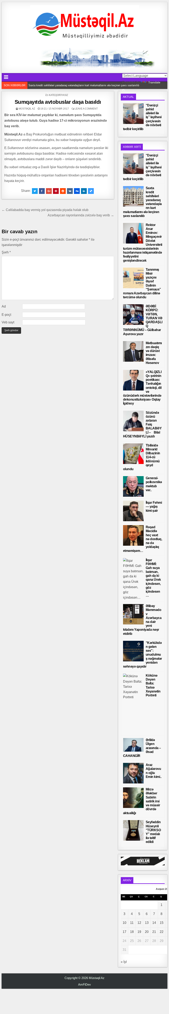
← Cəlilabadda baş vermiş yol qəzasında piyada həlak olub (45, 210)
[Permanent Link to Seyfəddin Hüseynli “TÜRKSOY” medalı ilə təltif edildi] (133, 830)
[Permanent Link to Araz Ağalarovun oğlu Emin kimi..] (133, 773)
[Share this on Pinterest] (56, 191)
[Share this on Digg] (77, 191)
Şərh (6, 252)
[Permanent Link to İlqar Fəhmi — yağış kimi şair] (133, 511)
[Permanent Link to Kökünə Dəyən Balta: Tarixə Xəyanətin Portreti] (133, 704)
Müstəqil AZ (27, 108)
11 (132, 922)
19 (139, 932)
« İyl (124, 962)
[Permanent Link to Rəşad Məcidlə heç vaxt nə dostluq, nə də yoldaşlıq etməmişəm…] (133, 535)
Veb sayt (8, 322)
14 (154, 922)
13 (147, 922)
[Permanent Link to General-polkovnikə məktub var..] (133, 486)
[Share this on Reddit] (63, 191)
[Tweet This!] (35, 191)
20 (147, 932)
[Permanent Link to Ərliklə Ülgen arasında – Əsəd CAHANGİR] (133, 745)
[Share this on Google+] (49, 191)
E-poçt (6, 314)
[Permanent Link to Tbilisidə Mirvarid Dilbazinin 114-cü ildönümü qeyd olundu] (133, 453)
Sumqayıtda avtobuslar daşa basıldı (58, 102)
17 (124, 932)
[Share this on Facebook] (42, 191)
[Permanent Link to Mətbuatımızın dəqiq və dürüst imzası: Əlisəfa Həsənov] (133, 351)
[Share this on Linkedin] (84, 191)
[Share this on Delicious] (91, 191)
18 (132, 932)
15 (161, 922)
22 (161, 932)
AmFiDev (84, 984)
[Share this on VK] (70, 191)
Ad (4, 306)
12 (139, 922)
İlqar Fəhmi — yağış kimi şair (154, 506)
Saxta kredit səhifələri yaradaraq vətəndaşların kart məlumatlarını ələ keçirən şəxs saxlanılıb (83, 85)
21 (154, 932)
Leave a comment (86, 108)
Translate (154, 82)
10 (124, 922)
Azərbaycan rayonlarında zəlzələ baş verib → (81, 215)
